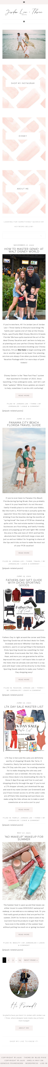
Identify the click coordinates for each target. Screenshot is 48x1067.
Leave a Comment (30, 406)
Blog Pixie (40, 1057)
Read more (24, 395)
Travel (37, 561)
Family (15, 818)
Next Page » (31, 960)
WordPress (31, 1063)
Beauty (17, 943)
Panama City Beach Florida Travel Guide (24, 424)
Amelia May (33, 1060)
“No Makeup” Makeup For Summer (24, 838)
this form (22, 350)
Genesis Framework (12, 1063)
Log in (43, 1063)
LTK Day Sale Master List (24, 706)
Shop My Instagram (23, 83)
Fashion (17, 688)
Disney (23, 136)
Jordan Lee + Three (24, 12)
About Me (23, 189)
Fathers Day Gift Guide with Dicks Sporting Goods (24, 583)
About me (24, 1028)
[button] (24, 2)
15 (20, 960)
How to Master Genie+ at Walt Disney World (24, 250)
